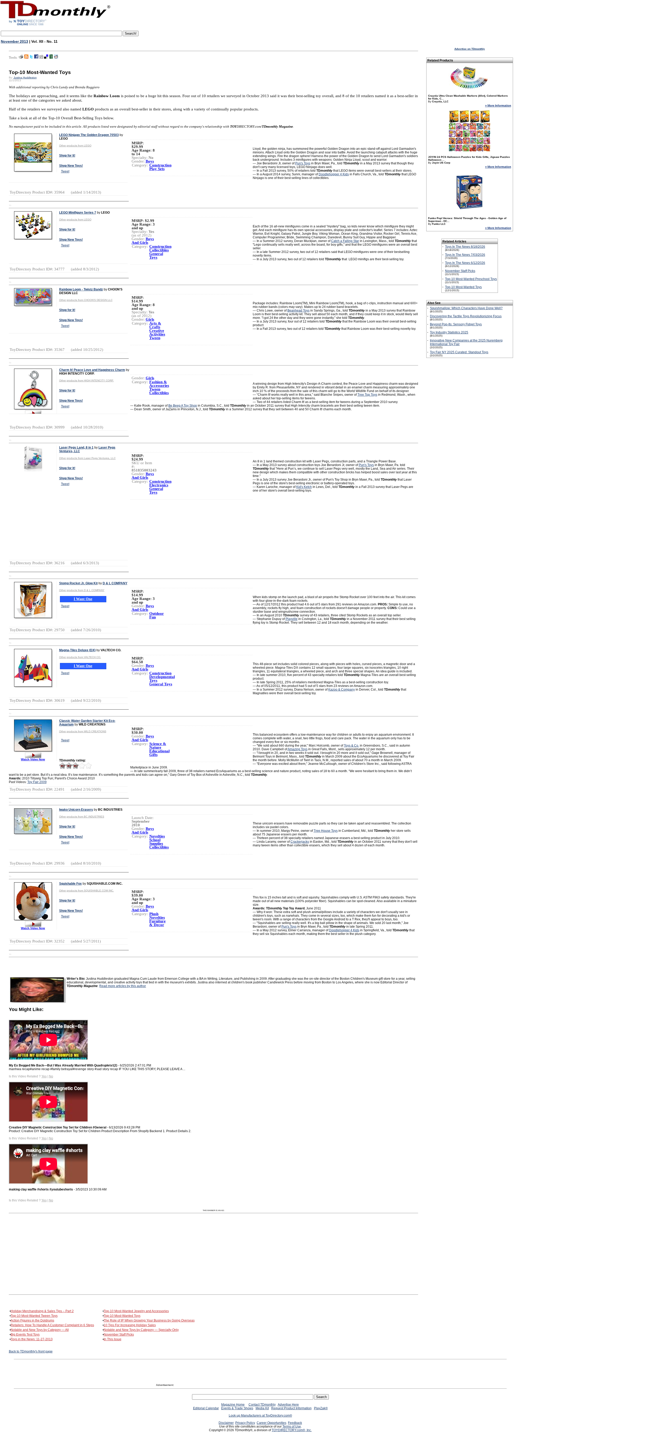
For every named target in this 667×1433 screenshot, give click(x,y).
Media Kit (262, 1408)
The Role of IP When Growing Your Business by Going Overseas (149, 1320)
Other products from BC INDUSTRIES (81, 816)
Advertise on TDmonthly (469, 48)
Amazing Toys (297, 749)
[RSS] (26, 57)
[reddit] (56, 57)
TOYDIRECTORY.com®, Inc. (292, 1430)
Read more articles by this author (122, 986)
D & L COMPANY (115, 583)
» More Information (498, 105)
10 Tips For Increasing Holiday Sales (130, 1325)
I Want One (83, 599)
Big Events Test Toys (25, 1334)
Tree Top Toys (367, 394)
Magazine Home (233, 1404)
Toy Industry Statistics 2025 (449, 332)
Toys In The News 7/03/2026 (465, 255)
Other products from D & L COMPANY (81, 590)
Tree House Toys (326, 831)
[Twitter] (31, 57)
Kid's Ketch (304, 487)
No (51, 1076)
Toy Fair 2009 (37, 782)
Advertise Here (288, 1404)
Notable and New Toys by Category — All (40, 1330)
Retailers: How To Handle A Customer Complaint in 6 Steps (52, 1325)
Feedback (295, 1423)
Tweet (65, 171)
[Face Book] (36, 57)
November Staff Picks (119, 1334)
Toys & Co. (351, 745)
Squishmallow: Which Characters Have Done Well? (466, 308)
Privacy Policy (245, 1423)
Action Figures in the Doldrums (32, 1320)
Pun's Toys (302, 163)
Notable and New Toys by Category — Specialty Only (141, 1330)
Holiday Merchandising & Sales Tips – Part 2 (42, 1311)
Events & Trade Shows (237, 1408)
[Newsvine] (51, 57)
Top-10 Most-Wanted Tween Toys (34, 1316)
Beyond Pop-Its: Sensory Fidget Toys (456, 324)
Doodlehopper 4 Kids (334, 174)
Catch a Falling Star (345, 241)
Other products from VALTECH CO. (80, 657)
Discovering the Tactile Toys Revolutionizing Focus (466, 316)
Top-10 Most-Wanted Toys (122, 1316)
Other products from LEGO (75, 145)
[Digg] (41, 57)
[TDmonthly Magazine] (55, 25)
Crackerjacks (300, 841)
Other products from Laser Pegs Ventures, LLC (87, 458)
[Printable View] (20, 57)
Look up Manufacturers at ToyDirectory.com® (260, 1415)
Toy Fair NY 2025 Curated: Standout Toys (459, 352)
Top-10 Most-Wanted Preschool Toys (471, 279)
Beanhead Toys (298, 310)
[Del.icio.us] (46, 57)
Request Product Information (291, 1408)
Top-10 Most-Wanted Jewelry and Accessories (136, 1311)
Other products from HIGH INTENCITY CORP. (86, 380)
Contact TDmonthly (262, 1404)
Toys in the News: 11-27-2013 (32, 1339)
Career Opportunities (271, 1423)
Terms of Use (291, 1426)
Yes (44, 1076)
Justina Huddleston (25, 77)
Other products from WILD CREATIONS (82, 731)
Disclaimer (226, 1423)
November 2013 (14, 41)
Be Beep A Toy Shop (182, 405)
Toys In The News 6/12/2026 (465, 263)
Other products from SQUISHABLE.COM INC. (86, 890)
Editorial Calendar (206, 1408)
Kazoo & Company (341, 689)
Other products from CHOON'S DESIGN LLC (86, 300)
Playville (292, 619)
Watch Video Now (33, 759)
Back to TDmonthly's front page (31, 1351)
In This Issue (112, 1339)
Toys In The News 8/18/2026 (465, 247)
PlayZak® (321, 1408)
